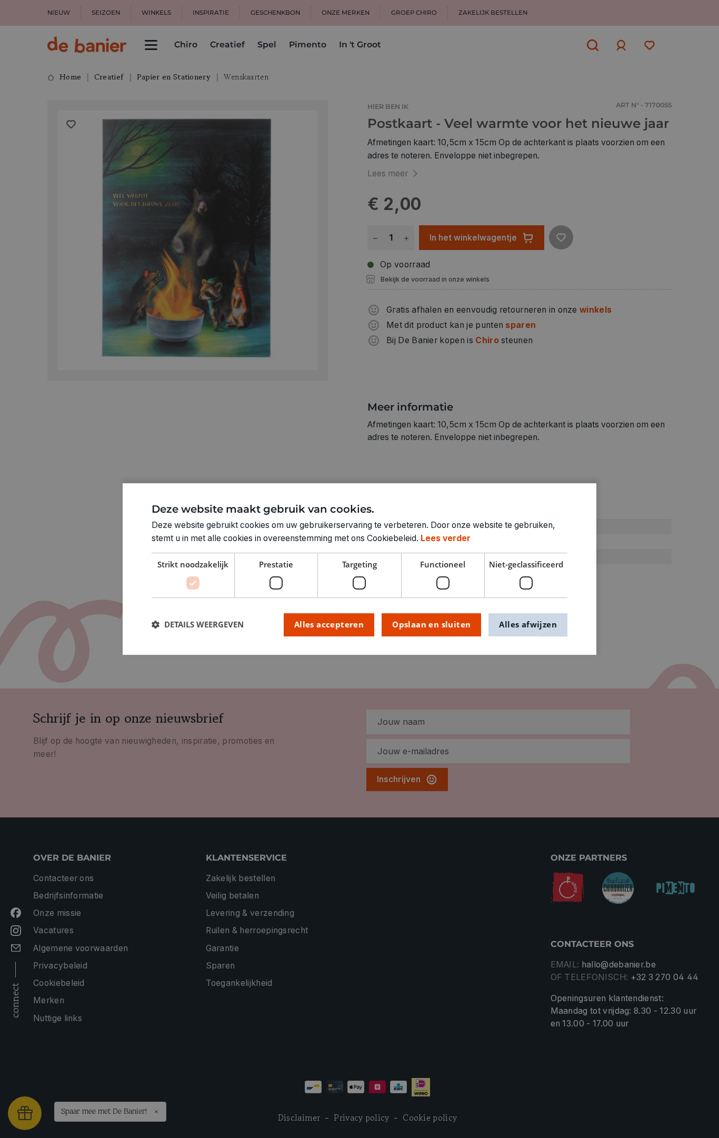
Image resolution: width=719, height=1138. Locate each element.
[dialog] (359, 569)
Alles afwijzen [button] (528, 624)
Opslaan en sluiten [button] (431, 624)
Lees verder (446, 538)
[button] (198, 624)
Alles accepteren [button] (329, 624)
